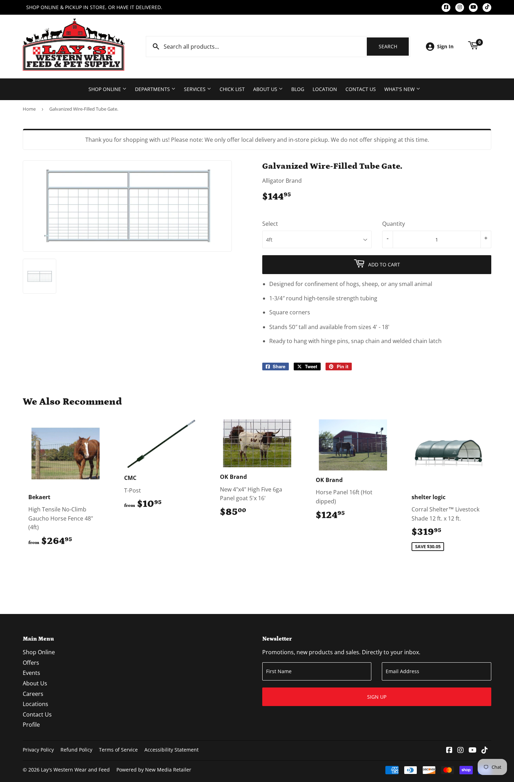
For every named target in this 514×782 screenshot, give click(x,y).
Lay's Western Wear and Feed (75, 769)
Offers (31, 662)
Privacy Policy (38, 749)
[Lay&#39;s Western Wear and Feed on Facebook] (449, 750)
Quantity (393, 224)
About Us (266, 89)
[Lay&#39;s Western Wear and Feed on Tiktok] (484, 750)
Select (270, 224)
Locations (35, 704)
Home (29, 109)
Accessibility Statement (171, 749)
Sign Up (376, 696)
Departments (153, 89)
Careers (33, 694)
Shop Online (105, 89)
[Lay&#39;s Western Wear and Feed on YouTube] (473, 750)
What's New (400, 89)
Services (195, 89)
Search (394, 46)
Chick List (232, 89)
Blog (297, 89)
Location (325, 89)
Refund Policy (76, 749)
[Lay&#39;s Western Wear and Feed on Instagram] (460, 750)
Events (31, 673)
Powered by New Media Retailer (153, 769)
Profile (31, 724)
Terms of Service (118, 749)
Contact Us (360, 89)
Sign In (445, 46)
